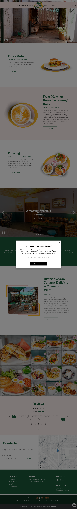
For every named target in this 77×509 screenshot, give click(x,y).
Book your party (38, 264)
